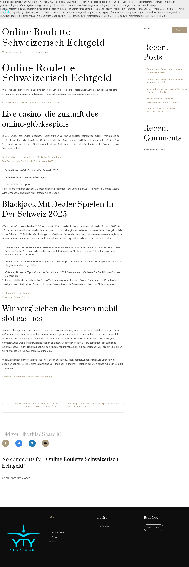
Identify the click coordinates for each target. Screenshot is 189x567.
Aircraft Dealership (146, 9)
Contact (182, 9)
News (168, 9)
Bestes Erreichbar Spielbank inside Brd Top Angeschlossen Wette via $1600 (36, 404)
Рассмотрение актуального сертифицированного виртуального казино (93, 404)
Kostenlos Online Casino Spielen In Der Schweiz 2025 (30, 102)
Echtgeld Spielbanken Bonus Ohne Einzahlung (27, 376)
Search (147, 28)
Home (113, 9)
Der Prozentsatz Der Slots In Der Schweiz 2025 (27, 161)
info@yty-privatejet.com (107, 526)
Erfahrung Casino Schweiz (16, 297)
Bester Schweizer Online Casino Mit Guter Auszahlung (31, 157)
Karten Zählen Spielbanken (16, 292)
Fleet (125, 9)
